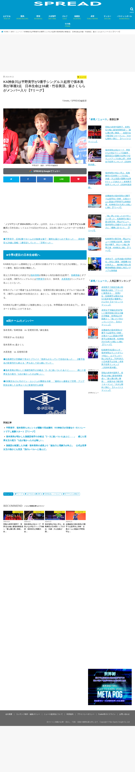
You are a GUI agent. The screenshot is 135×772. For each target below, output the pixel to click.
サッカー (107, 17)
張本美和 (35, 275)
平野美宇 (40, 279)
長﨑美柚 (75, 275)
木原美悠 (65, 279)
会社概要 (8, 714)
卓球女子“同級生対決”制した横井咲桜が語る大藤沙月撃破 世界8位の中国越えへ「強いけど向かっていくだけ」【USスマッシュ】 (112, 317)
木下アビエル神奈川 (72, 494)
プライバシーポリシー (85, 714)
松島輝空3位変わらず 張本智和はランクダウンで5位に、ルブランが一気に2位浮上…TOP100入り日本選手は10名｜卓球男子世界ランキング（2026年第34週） (112, 358)
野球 (38, 17)
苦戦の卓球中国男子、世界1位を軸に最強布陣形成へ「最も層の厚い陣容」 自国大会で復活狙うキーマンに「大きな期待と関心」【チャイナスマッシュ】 (112, 381)
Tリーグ (19, 494)
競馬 (22, 17)
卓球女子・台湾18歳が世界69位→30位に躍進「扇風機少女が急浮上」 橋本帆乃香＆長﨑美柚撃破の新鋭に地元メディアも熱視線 (118, 265)
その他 (67, 25)
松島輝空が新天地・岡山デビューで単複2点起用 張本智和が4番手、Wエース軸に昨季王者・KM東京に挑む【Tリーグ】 (118, 245)
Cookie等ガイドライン (106, 714)
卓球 (92, 17)
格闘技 (77, 17)
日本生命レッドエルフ (53, 494)
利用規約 (70, 714)
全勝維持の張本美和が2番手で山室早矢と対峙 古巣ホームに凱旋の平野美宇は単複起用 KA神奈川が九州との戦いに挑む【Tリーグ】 (118, 202)
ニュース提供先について (53, 714)
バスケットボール (124, 17)
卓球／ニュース (98, 119)
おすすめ (7, 17)
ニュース (9, 494)
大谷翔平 (52, 17)
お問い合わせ (124, 714)
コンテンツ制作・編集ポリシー (28, 714)
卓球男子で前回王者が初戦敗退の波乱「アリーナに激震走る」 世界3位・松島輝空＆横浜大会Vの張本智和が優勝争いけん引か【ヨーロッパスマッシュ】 (112, 296)
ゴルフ (65, 17)
